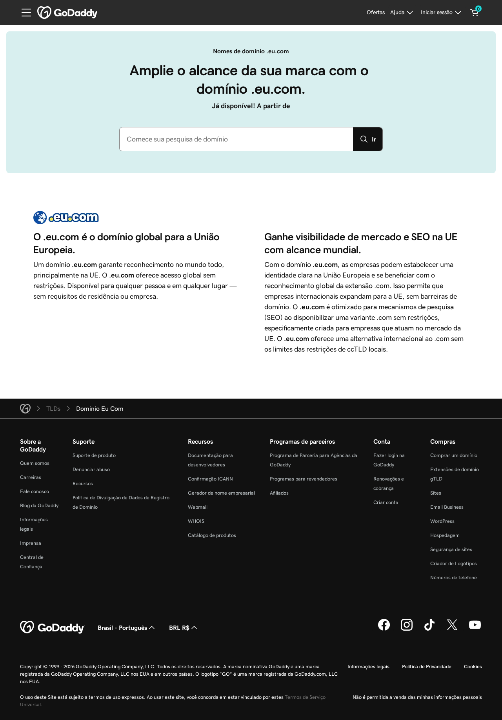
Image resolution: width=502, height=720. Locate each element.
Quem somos (34, 463)
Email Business (447, 507)
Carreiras (30, 477)
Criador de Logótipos (453, 563)
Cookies (473, 666)
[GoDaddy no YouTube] (475, 629)
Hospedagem (445, 535)
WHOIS (196, 521)
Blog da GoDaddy (39, 505)
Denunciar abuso (91, 469)
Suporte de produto (94, 455)
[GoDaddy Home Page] (52, 627)
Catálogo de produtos (212, 535)
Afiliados (279, 492)
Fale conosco (34, 491)
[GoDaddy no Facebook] (384, 629)
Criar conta (385, 502)
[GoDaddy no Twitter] (452, 629)
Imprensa (30, 543)
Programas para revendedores (303, 478)
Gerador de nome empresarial (221, 492)
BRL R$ (179, 627)
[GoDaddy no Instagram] (407, 629)
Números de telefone (453, 577)
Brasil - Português (122, 627)
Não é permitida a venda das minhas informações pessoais (417, 697)
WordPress (442, 521)
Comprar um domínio (453, 455)
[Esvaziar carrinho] (474, 12)
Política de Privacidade (426, 666)
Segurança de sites (451, 549)
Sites (435, 492)
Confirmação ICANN (210, 478)
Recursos (83, 483)
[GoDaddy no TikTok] (429, 629)
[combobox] (236, 139)
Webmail (197, 507)
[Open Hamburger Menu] (23, 12)
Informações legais (368, 666)
